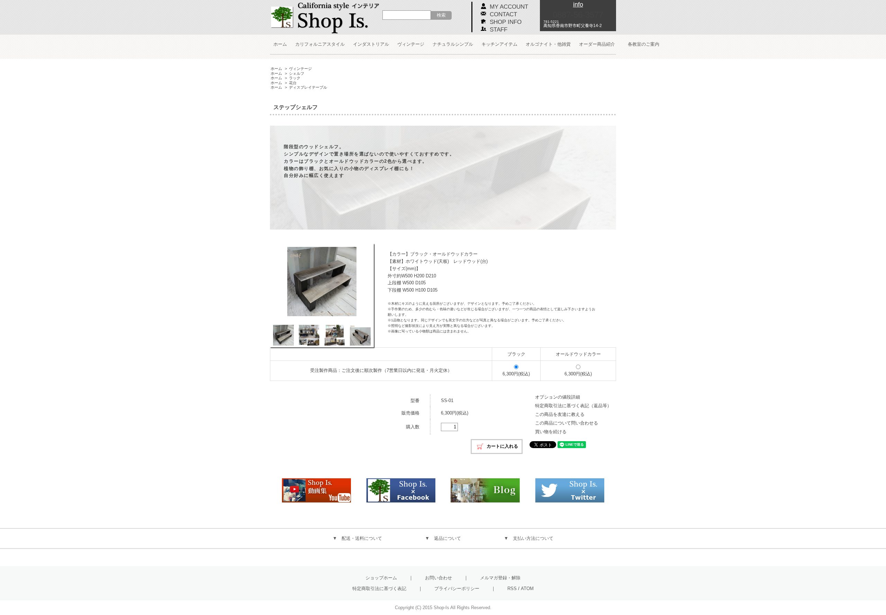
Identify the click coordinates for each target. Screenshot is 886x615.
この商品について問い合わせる (566, 423)
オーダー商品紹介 (597, 44)
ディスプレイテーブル (308, 87)
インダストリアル (371, 44)
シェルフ (296, 73)
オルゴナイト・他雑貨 (548, 44)
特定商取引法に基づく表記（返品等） (573, 405)
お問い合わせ (438, 577)
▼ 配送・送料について (357, 538)
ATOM (527, 588)
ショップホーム (381, 577)
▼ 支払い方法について (528, 538)
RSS (512, 588)
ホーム (280, 44)
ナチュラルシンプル (453, 44)
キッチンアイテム (499, 44)
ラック (294, 78)
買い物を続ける (551, 431)
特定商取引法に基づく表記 (379, 588)
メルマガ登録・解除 (500, 577)
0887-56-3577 (578, 14)
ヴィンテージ (410, 44)
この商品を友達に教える (560, 414)
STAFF (498, 29)
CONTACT (503, 14)
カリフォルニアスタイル (320, 44)
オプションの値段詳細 (557, 397)
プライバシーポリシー (456, 588)
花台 (293, 83)
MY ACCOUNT (509, 6)
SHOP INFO (506, 22)
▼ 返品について (443, 538)
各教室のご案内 (643, 44)
